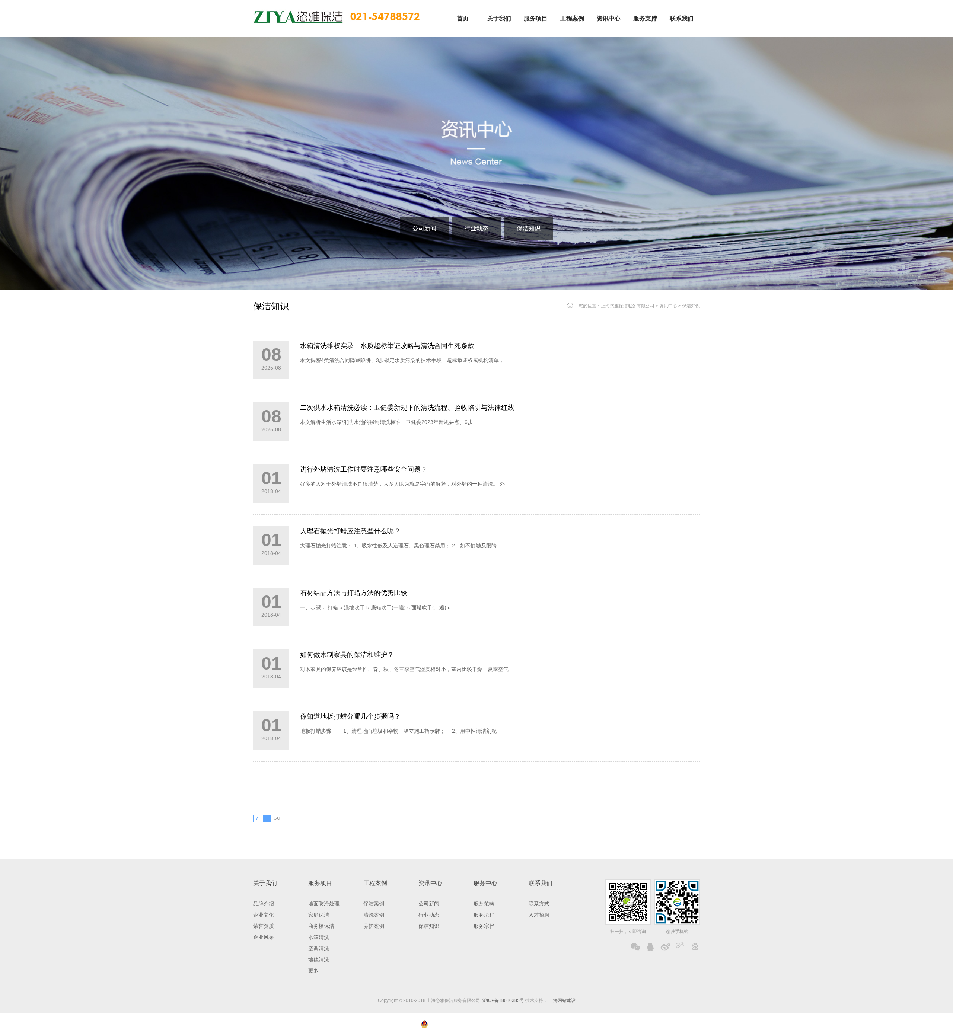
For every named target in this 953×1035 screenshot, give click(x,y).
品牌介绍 (263, 904)
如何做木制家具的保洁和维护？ (347, 654)
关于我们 (265, 883)
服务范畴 (484, 904)
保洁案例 (373, 904)
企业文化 (263, 915)
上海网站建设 (562, 1000)
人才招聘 (539, 915)
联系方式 (539, 904)
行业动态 (476, 228)
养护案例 (373, 926)
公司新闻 (424, 228)
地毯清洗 (318, 959)
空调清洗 (318, 948)
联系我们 (540, 883)
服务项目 (320, 883)
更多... (315, 971)
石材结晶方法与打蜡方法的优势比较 (353, 593)
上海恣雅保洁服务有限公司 (627, 306)
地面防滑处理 (324, 904)
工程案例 (375, 883)
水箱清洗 (318, 937)
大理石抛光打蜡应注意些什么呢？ (350, 531)
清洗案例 (373, 915)
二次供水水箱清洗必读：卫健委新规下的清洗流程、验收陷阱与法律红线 (407, 407)
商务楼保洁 (321, 926)
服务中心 (485, 883)
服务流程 (484, 915)
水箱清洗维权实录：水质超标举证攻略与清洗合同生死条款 (387, 345)
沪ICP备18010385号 (503, 1000)
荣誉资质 (263, 926)
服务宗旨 (484, 926)
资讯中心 (668, 306)
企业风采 (263, 937)
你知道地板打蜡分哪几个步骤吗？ (350, 716)
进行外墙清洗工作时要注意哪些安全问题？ (363, 469)
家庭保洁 (318, 915)
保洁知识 (529, 228)
